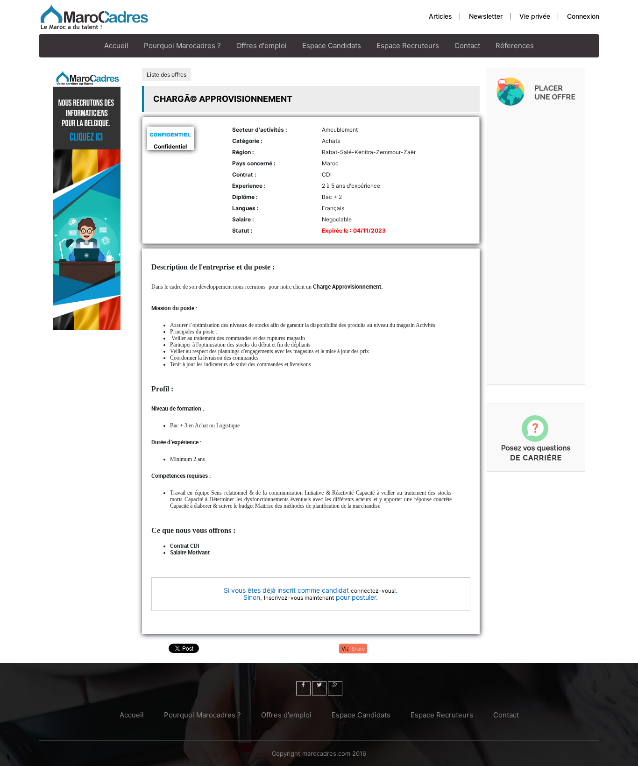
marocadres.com (326, 753)
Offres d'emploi (261, 45)
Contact (467, 45)
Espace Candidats (331, 45)
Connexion (583, 16)
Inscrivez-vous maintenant (299, 597)
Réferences (515, 45)
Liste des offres (166, 74)
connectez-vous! (373, 590)
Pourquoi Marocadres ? (182, 45)
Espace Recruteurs (407, 45)
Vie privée (534, 16)
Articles (440, 16)
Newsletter (486, 16)
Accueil (116, 45)
